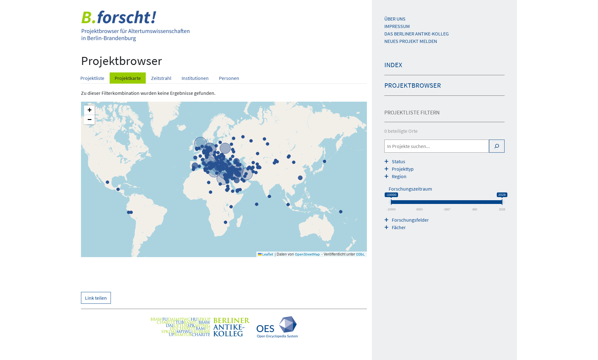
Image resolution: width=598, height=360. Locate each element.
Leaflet (267, 254)
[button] (89, 110)
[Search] (497, 146)
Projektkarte (128, 78)
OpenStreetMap (307, 254)
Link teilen (96, 298)
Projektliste (92, 78)
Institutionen (195, 78)
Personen (229, 78)
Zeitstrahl (161, 78)
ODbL (360, 254)
